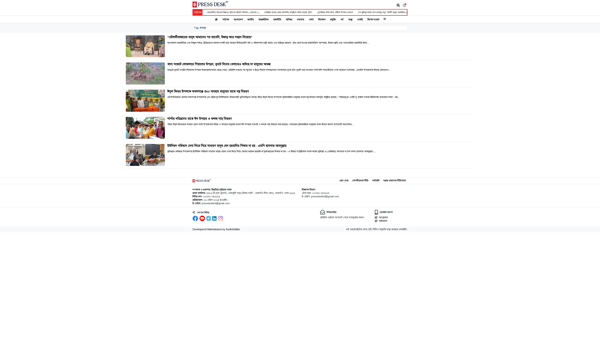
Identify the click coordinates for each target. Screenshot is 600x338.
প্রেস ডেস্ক (344, 180)
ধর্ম (342, 19)
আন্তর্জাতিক (263, 19)
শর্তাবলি (376, 180)
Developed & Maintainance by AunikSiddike (216, 229)
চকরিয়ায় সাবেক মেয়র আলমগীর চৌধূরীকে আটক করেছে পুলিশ (288, 12)
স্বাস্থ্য (350, 19)
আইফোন (383, 221)
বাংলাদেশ (238, 19)
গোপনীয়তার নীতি (360, 180)
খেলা (311, 19)
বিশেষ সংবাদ (373, 19)
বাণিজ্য (289, 19)
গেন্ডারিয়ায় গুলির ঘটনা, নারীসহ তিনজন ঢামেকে (335, 12)
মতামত (300, 19)
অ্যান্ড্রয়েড (383, 217)
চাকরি (360, 19)
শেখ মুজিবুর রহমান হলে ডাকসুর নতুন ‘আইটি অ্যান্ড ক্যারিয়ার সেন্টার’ (384, 12)
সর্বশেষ (225, 19)
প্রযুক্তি (333, 19)
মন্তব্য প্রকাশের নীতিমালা (394, 180)
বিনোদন (321, 19)
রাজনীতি (277, 19)
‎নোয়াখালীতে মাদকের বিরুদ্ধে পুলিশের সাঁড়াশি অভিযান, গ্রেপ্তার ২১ (233, 12)
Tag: (200, 27)
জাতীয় (251, 19)
